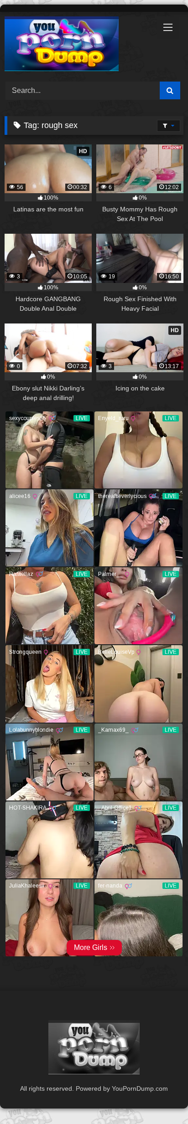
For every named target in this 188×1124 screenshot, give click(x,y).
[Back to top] (160, 1097)
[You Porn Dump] (77, 45)
